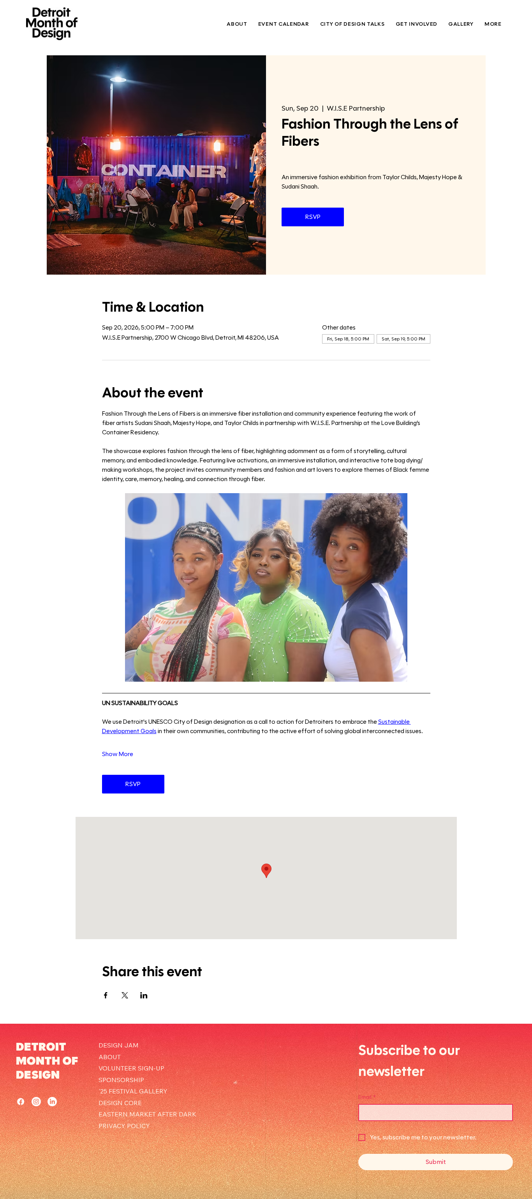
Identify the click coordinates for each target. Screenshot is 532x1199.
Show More (117, 754)
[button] (416, 24)
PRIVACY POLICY (124, 1126)
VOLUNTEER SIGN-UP (131, 1068)
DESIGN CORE (120, 1103)
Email (367, 1097)
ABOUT (110, 1057)
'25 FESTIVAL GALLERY (133, 1091)
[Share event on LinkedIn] (144, 995)
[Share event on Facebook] (105, 995)
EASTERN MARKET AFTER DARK (147, 1114)
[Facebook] (20, 1101)
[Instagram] (36, 1101)
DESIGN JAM (119, 1045)
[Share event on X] (125, 995)
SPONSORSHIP (121, 1080)
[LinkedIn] (52, 1101)
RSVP (313, 216)
